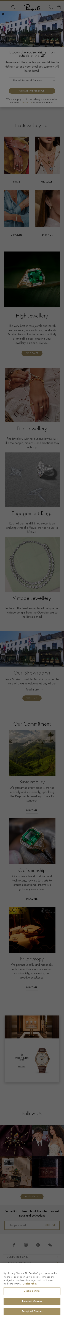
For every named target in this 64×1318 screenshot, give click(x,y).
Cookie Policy (30, 1284)
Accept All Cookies (32, 1311)
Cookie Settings (32, 1291)
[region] (32, 1290)
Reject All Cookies (32, 1301)
